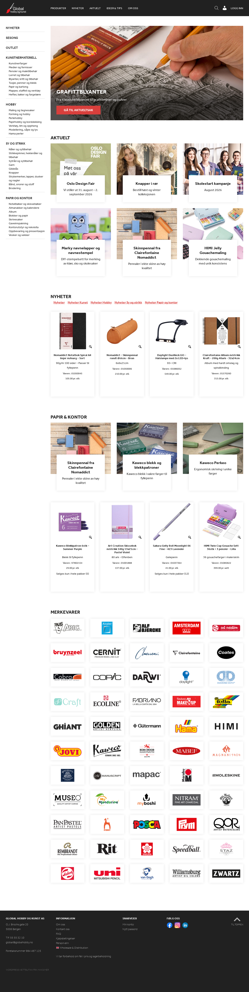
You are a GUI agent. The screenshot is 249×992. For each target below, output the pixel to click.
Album (13, 211)
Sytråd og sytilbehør (21, 161)
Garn (12, 165)
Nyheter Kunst (78, 302)
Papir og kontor (19, 198)
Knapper (14, 172)
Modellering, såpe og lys (23, 129)
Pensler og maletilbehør (23, 71)
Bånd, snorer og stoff (21, 184)
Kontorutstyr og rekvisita (24, 227)
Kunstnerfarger (18, 63)
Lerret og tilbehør (19, 75)
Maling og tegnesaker (22, 110)
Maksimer (43, 969)
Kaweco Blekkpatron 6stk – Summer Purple (72, 547)
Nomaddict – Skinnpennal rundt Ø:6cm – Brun (122, 356)
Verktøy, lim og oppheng (23, 125)
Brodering (15, 188)
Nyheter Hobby (101, 302)
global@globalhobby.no (19, 942)
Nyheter (78, 8)
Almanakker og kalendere (24, 207)
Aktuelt (95, 8)
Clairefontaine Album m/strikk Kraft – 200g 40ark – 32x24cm (221, 356)
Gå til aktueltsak (78, 110)
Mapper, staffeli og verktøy (24, 90)
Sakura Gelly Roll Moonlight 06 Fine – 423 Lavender (172, 547)
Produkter (58, 8)
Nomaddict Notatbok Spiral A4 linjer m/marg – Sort (72, 356)
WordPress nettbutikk (19, 969)
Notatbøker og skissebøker (25, 204)
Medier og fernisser (20, 67)
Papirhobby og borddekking (25, 122)
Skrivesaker (16, 219)
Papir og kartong (18, 86)
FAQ (58, 933)
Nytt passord (130, 929)
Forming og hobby (19, 114)
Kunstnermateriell (21, 57)
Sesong (12, 38)
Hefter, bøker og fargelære (25, 94)
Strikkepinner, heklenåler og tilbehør (25, 155)
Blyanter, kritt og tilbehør (23, 79)
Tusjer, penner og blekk (23, 83)
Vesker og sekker (19, 235)
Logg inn (237, 8)
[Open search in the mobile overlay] (216, 8)
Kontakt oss (62, 929)
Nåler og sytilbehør (20, 149)
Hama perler (16, 133)
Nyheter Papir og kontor (161, 302)
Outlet (12, 48)
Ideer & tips (114, 8)
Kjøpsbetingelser (65, 938)
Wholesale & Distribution (73, 947)
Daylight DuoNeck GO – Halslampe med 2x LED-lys (171, 356)
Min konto (128, 924)
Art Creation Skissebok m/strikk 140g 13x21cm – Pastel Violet (122, 549)
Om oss (133, 8)
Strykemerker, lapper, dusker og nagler (26, 178)
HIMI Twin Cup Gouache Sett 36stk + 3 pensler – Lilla (221, 547)
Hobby (11, 104)
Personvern (62, 943)
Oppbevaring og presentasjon (27, 231)
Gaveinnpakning (18, 223)
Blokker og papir (18, 215)
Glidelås (13, 168)
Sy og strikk (15, 143)
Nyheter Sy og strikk (128, 302)
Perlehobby (15, 118)
